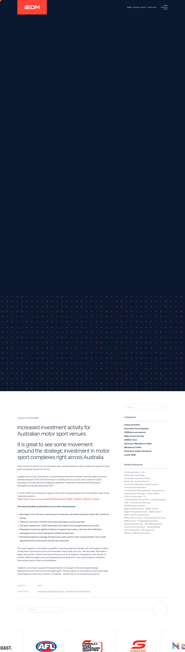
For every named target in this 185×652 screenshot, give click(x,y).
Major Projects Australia (136, 511)
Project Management (148, 520)
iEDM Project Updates (134, 505)
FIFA (126, 502)
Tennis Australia (132, 530)
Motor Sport (155, 511)
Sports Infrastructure (134, 527)
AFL (143, 472)
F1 (145, 496)
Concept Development (135, 487)
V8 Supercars (148, 530)
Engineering (158, 490)
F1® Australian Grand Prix (137, 499)
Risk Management (153, 524)
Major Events (152, 508)
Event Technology (133, 496)
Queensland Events (133, 524)
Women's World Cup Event (137, 533)
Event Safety (153, 493)
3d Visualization (132, 472)
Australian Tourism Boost (136, 481)
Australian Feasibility (134, 475)
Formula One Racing (140, 502)
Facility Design (158, 499)
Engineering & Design (134, 493)
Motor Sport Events (133, 517)
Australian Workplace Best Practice (141, 484)
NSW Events (130, 520)
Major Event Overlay (134, 508)
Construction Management (137, 490)
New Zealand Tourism (155, 517)
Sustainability (153, 527)
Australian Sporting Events (137, 478)
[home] (32, 7)
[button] (164, 7)
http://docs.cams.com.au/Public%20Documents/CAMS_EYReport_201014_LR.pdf (58, 499)
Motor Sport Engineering (136, 514)
